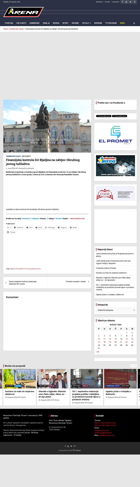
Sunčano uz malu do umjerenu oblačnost (111, 273)
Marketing (99, 2)
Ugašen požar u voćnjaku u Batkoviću (110, 295)
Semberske (34, 23)
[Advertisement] (70, 48)
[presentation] (132, 365)
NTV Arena (19, 168)
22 (127, 342)
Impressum (115, 2)
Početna (9, 23)
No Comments (29, 168)
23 (132, 342)
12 (110, 339)
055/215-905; (99, 425)
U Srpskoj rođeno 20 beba (106, 268)
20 (116, 342)
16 (132, 339)
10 (99, 339)
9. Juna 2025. (10, 168)
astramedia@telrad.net (103, 433)
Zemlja (46, 23)
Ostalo (85, 23)
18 (104, 342)
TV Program (111, 23)
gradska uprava (35, 269)
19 (110, 342)
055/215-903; (99, 423)
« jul (97, 352)
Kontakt (107, 2)
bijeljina (12, 269)
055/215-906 (110, 425)
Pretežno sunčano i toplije (76, 281)
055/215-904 (110, 423)
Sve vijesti (26, 156)
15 (127, 339)
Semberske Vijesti (13, 156)
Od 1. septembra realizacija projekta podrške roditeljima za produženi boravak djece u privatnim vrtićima (115, 287)
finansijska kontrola (22, 269)
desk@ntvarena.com (106, 435)
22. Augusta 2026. (45, 400)
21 (121, 342)
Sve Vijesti (21, 23)
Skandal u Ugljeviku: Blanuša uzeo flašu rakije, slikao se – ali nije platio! (52, 394)
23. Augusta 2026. (11, 397)
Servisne (98, 23)
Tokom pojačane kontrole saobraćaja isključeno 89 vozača (22, 282)
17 (99, 342)
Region (56, 23)
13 (116, 339)
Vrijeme (75, 23)
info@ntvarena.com (101, 430)
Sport (65, 23)
